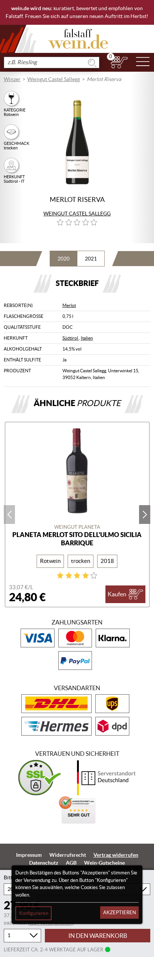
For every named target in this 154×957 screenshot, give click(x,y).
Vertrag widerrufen (115, 855)
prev (9, 514)
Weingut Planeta (77, 527)
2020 (64, 259)
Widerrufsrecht (67, 855)
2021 (91, 259)
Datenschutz (43, 863)
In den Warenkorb (97, 935)
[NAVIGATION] (142, 62)
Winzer (12, 79)
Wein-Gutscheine (104, 863)
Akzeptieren (119, 912)
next (144, 514)
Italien (87, 338)
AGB (71, 863)
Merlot (69, 305)
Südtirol (70, 338)
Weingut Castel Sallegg (53, 79)
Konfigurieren (33, 913)
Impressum (29, 855)
